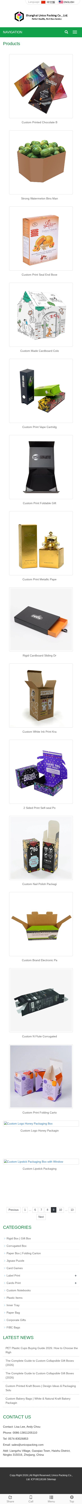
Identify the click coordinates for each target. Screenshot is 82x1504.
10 (60, 1209)
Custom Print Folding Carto (39, 1112)
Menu (51, 1501)
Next (41, 1216)
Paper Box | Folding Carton (24, 1253)
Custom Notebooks (19, 1290)
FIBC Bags (13, 1327)
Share (10, 1501)
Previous (14, 1209)
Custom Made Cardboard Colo (39, 350)
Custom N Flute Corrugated (39, 1036)
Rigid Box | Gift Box (19, 1238)
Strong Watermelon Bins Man (39, 198)
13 (72, 1209)
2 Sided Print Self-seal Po (39, 807)
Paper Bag (13, 1312)
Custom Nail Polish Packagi (39, 884)
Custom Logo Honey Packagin (39, 1130)
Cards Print (14, 1283)
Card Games (15, 1268)
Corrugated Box (16, 1245)
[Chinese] (48, 2)
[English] (66, 2)
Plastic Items (14, 1297)
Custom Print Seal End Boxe (39, 274)
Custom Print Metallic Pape (39, 579)
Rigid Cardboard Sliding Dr (39, 655)
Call (30, 1501)
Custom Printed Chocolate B (39, 122)
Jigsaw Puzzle (15, 1260)
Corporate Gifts (16, 1320)
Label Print (13, 1275)
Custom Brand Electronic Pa (39, 960)
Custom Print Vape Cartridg (39, 427)
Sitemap (51, 1479)
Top (71, 1501)
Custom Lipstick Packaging (40, 1168)
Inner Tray (13, 1305)
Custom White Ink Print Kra (39, 731)
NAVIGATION (12, 32)
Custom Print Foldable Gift (39, 503)
